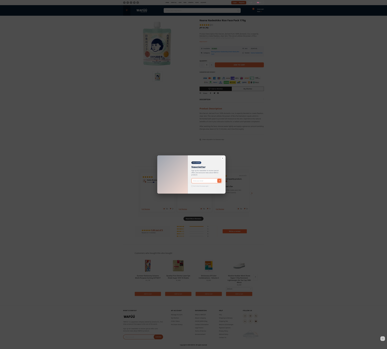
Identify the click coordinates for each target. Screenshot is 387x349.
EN (260, 2)
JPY (250, 2)
